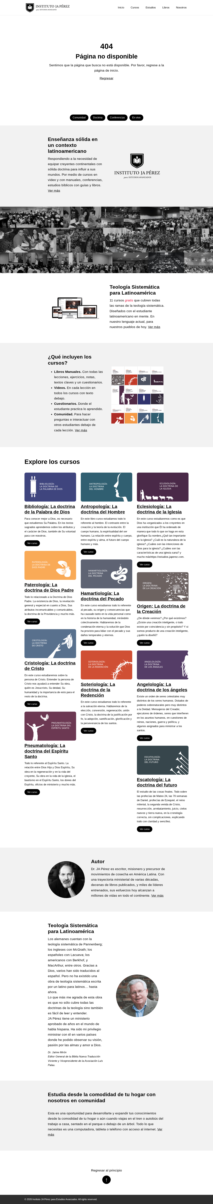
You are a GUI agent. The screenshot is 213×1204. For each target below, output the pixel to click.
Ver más (54, 190)
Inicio (121, 7)
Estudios (151, 7)
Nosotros (181, 7)
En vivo (136, 117)
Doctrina (97, 117)
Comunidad (79, 117)
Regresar (106, 78)
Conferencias (117, 117)
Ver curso (32, 543)
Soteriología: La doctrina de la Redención (98, 690)
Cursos (135, 7)
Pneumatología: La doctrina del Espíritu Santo (46, 751)
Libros (165, 7)
